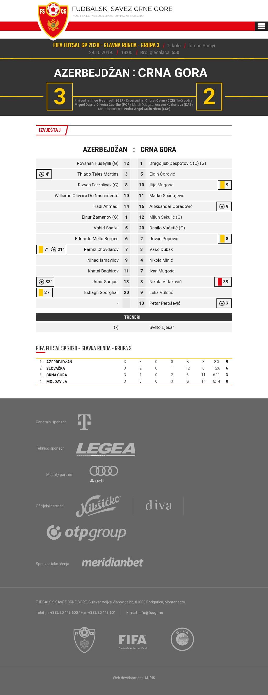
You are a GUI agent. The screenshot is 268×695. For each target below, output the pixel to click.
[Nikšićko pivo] (98, 506)
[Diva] (159, 506)
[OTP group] (86, 532)
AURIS (149, 678)
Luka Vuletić (161, 292)
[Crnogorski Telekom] (84, 422)
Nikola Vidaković (165, 281)
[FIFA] (133, 640)
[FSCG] (84, 640)
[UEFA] (182, 640)
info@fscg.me (150, 612)
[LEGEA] (106, 448)
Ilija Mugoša (161, 184)
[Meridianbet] (112, 564)
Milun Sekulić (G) (165, 217)
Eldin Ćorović (162, 174)
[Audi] (104, 474)
